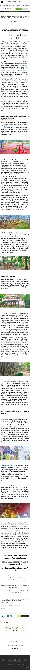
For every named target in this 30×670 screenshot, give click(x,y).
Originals (10, 659)
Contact (15, 661)
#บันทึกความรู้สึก (5, 602)
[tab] (6, 637)
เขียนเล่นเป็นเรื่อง (12, 1)
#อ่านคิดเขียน (6, 599)
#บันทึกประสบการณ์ (16, 600)
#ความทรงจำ (13, 599)
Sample (19, 659)
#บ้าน (27, 599)
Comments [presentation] (6, 638)
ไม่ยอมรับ (25, 9)
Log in (15, 648)
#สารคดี (9, 600)
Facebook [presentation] (13, 641)
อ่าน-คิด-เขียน (20, 1)
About (10, 661)
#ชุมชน (17, 599)
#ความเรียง (4, 600)
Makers (6, 1)
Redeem (25, 659)
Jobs (20, 661)
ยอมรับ (18, 9)
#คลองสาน (22, 599)
